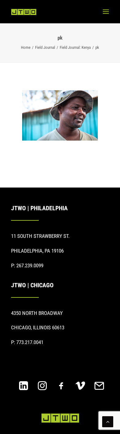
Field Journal (45, 47)
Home (25, 47)
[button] (106, 11)
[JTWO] (23, 12)
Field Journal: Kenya (75, 47)
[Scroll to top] (107, 421)
